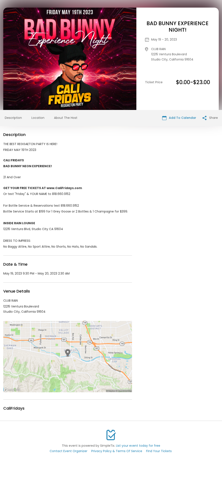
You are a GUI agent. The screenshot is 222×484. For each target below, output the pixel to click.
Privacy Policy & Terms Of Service (116, 451)
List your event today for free (138, 445)
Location (37, 118)
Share (213, 118)
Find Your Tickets (159, 451)
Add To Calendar (182, 118)
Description (13, 118)
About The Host (65, 118)
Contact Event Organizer (68, 451)
